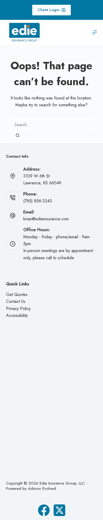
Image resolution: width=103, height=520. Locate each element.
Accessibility (17, 315)
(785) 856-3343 (37, 201)
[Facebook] (44, 510)
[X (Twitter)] (59, 510)
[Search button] (17, 135)
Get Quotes (16, 294)
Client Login (48, 10)
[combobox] (51, 125)
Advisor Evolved (42, 488)
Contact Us (15, 301)
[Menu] (94, 32)
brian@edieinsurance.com (46, 219)
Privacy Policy (18, 308)
